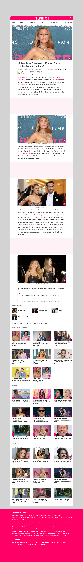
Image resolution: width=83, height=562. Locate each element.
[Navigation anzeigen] (13, 18)
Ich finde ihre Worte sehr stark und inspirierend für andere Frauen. (41, 295)
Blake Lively (21, 77)
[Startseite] (41, 18)
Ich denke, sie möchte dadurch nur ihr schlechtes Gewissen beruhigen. (42, 301)
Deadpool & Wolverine (25, 153)
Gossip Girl (23, 84)
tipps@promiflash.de (41, 323)
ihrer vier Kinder (33, 217)
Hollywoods (21, 80)
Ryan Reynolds (57, 80)
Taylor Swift (43, 217)
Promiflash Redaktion (34, 69)
